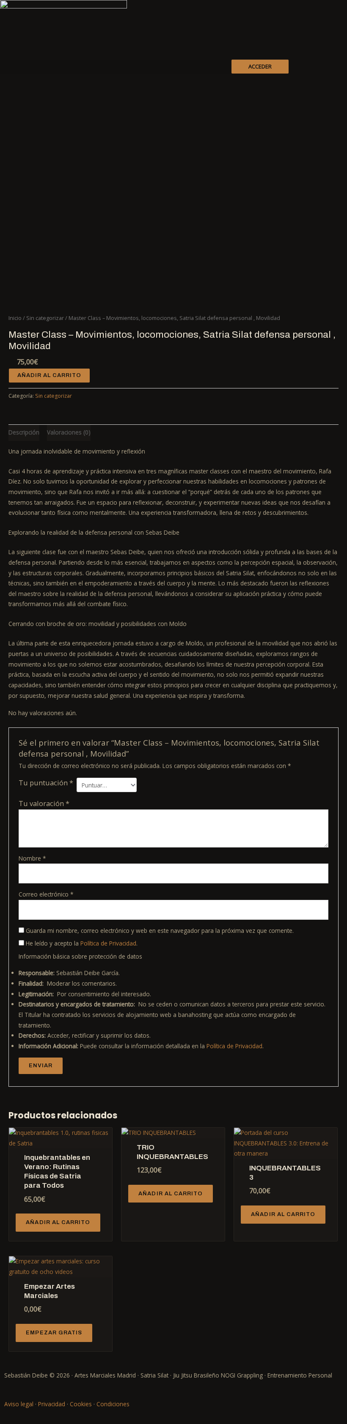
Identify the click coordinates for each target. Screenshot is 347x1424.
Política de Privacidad (108, 943)
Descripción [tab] (23, 432)
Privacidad (51, 1404)
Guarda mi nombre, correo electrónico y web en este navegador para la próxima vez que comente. (160, 931)
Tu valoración (44, 803)
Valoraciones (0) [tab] (69, 432)
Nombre (32, 858)
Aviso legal (18, 1404)
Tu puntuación (46, 782)
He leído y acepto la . (81, 943)
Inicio (15, 318)
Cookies (81, 1404)
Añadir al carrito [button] (58, 1222)
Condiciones (112, 1404)
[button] (115, 67)
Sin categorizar (45, 318)
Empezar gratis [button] (54, 1333)
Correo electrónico (46, 894)
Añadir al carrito (49, 375)
